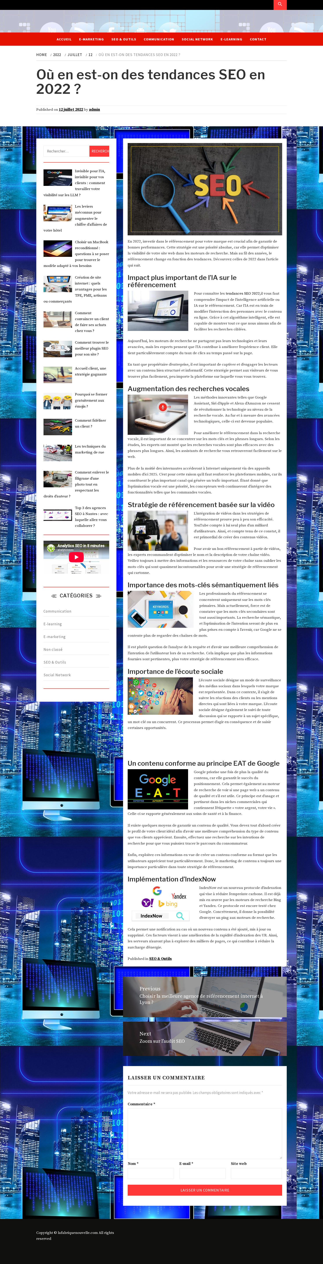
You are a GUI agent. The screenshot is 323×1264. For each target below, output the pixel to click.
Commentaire (141, 1104)
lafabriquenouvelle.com (78, 1232)
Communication (159, 39)
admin (94, 109)
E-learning (231, 39)
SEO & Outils (123, 39)
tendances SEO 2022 (243, 293)
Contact (258, 39)
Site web (239, 1163)
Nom (133, 1163)
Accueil (64, 39)
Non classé (53, 649)
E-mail (186, 1163)
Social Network (197, 39)
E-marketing (91, 39)
